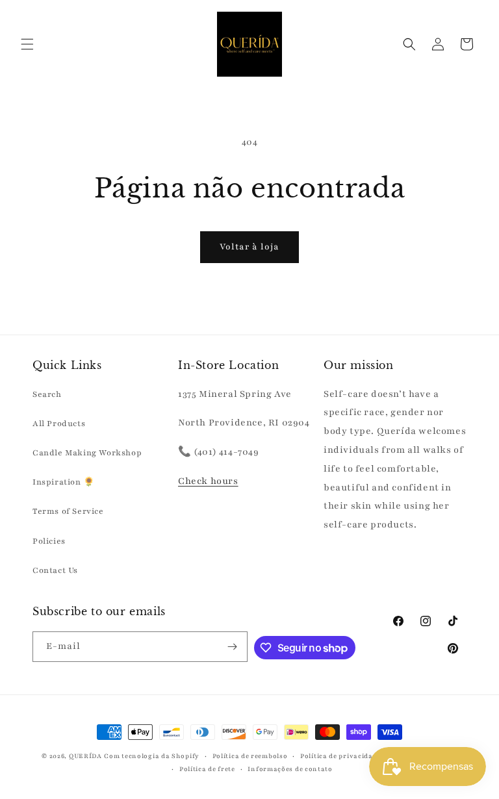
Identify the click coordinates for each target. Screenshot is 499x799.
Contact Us (55, 570)
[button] (27, 44)
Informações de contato (290, 769)
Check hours (208, 481)
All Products (58, 423)
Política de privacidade (340, 756)
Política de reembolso (250, 756)
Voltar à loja (249, 247)
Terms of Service (68, 511)
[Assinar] (232, 646)
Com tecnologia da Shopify (151, 756)
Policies (49, 541)
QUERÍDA (85, 756)
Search (47, 394)
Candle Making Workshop (87, 453)
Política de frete (207, 769)
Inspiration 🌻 (63, 482)
